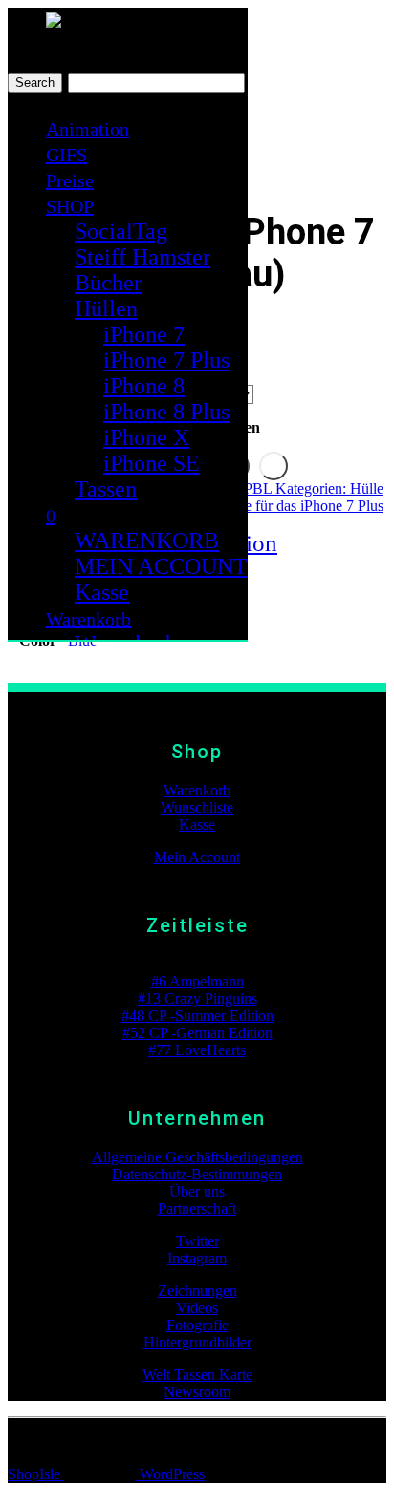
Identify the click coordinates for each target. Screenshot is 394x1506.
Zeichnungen (197, 1291)
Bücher (108, 282)
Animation (87, 128)
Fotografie (197, 1325)
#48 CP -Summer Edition (197, 1016)
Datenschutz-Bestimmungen (197, 1174)
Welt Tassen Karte (197, 1375)
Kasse (102, 592)
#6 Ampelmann (197, 981)
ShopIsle (36, 1474)
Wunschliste (197, 807)
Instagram (197, 1258)
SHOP (70, 206)
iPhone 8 (144, 385)
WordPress (170, 1474)
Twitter (197, 1241)
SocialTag (121, 231)
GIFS (66, 154)
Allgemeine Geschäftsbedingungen (197, 1157)
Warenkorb (88, 618)
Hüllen (106, 308)
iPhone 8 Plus (166, 411)
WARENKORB (147, 540)
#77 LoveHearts (197, 1050)
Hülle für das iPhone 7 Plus (300, 506)
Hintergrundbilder (197, 1342)
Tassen (106, 489)
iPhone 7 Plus (166, 360)
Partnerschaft (197, 1208)
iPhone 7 (144, 334)
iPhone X (146, 437)
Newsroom (197, 1392)
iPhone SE (151, 463)
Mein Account (197, 857)
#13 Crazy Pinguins (197, 998)
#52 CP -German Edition (197, 1033)
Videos (197, 1308)
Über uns (197, 1191)
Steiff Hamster (142, 256)
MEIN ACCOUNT (161, 566)
